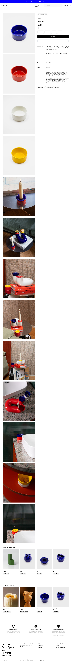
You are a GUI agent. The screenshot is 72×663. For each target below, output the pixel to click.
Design (17, 5)
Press (39, 649)
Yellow (41, 32)
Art (21, 5)
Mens (31, 5)
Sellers (10, 5)
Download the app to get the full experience (36, 1)
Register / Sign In (59, 643)
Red (61, 32)
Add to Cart (53, 41)
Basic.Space (4, 5)
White (48, 32)
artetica (39, 18)
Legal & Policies (41, 660)
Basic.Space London (38, 5)
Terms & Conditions (60, 647)
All (13, 5)
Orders (57, 645)
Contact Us (40, 645)
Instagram (40, 647)
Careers (57, 649)
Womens (26, 5)
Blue (55, 32)
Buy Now (53, 36)
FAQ (39, 643)
